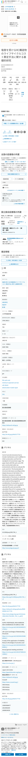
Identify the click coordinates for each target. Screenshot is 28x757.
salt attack (5, 385)
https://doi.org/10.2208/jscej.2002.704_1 (14, 597)
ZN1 (3, 394)
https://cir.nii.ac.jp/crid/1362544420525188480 (14, 646)
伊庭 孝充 (5, 302)
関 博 (3, 307)
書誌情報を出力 (8, 138)
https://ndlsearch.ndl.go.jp (10, 425)
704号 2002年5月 (9, 9)
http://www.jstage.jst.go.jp (10, 548)
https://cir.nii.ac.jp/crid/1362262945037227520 (14, 628)
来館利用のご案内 (20, 222)
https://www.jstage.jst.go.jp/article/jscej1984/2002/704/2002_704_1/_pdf (13, 615)
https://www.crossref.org (9, 682)
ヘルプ (15, 171)
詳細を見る (22, 94)
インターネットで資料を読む (8, 735)
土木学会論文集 (9, 7)
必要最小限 (7, 754)
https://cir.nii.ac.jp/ (7, 663)
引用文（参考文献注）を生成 (11, 136)
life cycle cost (6, 380)
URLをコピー (9, 132)
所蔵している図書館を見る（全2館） (14, 123)
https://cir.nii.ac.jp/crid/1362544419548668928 (14, 637)
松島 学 (4, 305)
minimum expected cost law (10, 383)
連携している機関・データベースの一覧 (14, 161)
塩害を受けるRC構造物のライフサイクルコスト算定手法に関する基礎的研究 (13, 283)
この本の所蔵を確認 (18, 203)
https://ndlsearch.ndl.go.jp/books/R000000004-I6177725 (13, 610)
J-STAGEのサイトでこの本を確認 (15, 190)
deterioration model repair (10, 388)
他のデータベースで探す (10, 142)
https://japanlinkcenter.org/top (11, 672)
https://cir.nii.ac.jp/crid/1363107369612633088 (14, 653)
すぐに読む (15, 40)
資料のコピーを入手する (7, 737)
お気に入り (5, 132)
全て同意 (21, 754)
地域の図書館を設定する (14, 174)
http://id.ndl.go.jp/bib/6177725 (11, 434)
